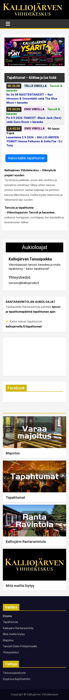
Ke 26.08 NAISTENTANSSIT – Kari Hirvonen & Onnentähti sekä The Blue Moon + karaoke (31, 98)
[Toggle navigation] (8, 23)
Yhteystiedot (11, 652)
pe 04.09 (14, 109)
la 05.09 (14, 128)
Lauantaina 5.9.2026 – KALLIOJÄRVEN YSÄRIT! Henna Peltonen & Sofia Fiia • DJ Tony (34, 141)
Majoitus (13, 453)
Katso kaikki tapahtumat (26, 158)
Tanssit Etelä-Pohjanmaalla (20, 646)
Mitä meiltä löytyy (20, 586)
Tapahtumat (15, 497)
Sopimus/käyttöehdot (16, 679)
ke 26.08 (14, 86)
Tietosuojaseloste (14, 673)
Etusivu (7, 616)
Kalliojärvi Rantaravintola (26, 542)
